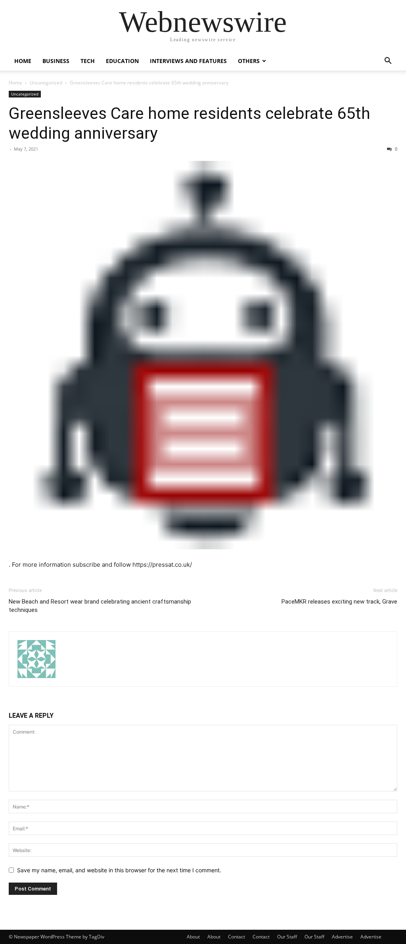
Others (249, 61)
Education (122, 61)
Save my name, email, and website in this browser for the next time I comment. (119, 870)
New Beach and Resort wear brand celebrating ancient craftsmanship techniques (100, 605)
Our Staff (287, 936)
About (193, 936)
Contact (236, 936)
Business (55, 61)
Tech (87, 61)
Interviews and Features (188, 61)
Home (22, 61)
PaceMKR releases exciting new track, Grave (339, 601)
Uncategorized (46, 82)
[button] (387, 61)
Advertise (342, 936)
